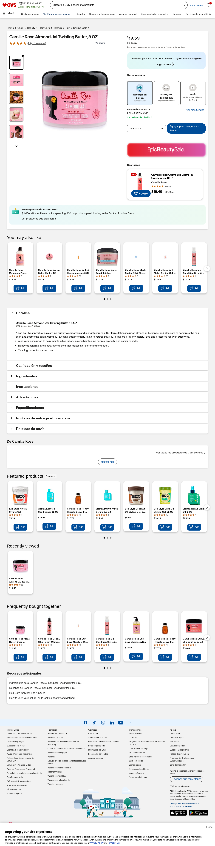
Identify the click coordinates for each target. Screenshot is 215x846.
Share (102, 42)
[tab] (16, 63)
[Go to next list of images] (16, 146)
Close (209, 827)
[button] (195, 110)
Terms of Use (114, 842)
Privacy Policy (96, 842)
